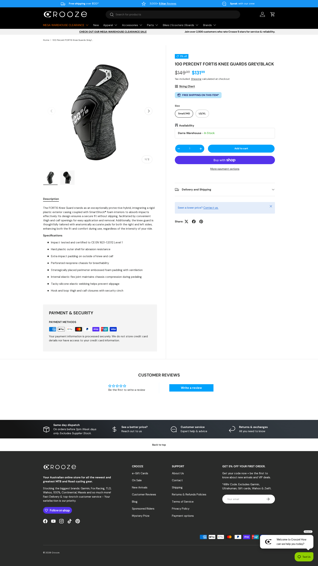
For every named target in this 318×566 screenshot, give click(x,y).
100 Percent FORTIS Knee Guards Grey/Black (73, 40)
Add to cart (241, 148)
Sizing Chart (187, 86)
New (96, 25)
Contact (177, 480)
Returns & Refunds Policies (189, 494)
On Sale (137, 480)
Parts (150, 25)
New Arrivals (139, 487)
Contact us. (210, 208)
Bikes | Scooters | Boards (178, 25)
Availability (186, 125)
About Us (178, 473)
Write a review (191, 388)
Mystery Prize (140, 516)
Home (46, 40)
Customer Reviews (144, 494)
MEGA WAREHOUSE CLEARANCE (63, 25)
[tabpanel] (100, 251)
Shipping (196, 79)
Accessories (130, 25)
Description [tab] (51, 199)
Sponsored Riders (143, 508)
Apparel (108, 25)
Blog (134, 501)
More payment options (224, 169)
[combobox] (173, 14)
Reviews (167, 3)
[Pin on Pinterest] (201, 221)
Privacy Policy (180, 508)
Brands (207, 25)
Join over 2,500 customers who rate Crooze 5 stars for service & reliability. (230, 31)
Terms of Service (183, 501)
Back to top (159, 444)
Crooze (55, 552)
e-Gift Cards (140, 473)
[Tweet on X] (186, 221)
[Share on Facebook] (193, 221)
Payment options (183, 516)
